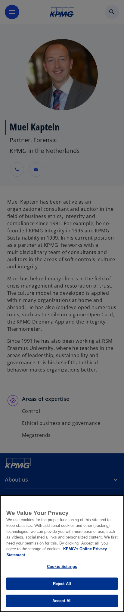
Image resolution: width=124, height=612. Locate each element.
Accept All (62, 601)
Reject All (62, 583)
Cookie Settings (62, 566)
